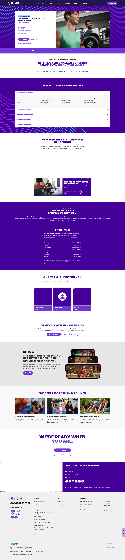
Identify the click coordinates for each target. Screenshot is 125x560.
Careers (36, 507)
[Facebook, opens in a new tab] (11, 503)
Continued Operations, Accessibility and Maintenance (44, 528)
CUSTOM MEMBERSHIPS (73, 192)
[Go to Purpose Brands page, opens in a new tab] (15, 544)
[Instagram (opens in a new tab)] (70, 481)
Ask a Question (88, 487)
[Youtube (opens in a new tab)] (82, 481)
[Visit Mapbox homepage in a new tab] (3, 491)
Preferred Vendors (39, 532)
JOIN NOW (34, 39)
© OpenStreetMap (58, 491)
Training (51, 3)
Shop (75, 3)
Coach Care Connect (86, 504)
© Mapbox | (52, 491)
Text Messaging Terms (40, 525)
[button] (105, 46)
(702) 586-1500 (22, 33)
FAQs (81, 507)
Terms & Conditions (39, 519)
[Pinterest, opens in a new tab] (23, 503)
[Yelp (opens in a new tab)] (79, 481)
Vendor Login (107, 511)
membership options (49, 237)
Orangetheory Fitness (16, 551)
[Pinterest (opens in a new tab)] (73, 481)
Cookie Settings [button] (110, 547)
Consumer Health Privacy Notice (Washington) (43, 513)
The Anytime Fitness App (87, 501)
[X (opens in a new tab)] (76, 481)
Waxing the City (40, 551)
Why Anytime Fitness (90, 50)
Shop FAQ (106, 508)
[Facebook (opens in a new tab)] (66, 481)
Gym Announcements (75, 50)
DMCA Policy (37, 516)
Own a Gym (85, 3)
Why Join (67, 3)
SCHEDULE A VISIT (54, 334)
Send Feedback (77, 487)
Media (35, 504)
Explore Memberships (24, 43)
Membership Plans (62, 50)
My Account (107, 501)
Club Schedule (106, 487)
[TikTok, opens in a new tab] (29, 503)
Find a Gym (41, 3)
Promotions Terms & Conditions (42, 522)
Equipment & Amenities (48, 50)
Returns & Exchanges (107, 504)
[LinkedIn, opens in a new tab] (20, 503)
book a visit (74, 237)
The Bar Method (29, 551)
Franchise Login (61, 507)
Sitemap (36, 535)
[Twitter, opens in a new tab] (17, 503)
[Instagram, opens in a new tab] (14, 503)
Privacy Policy (38, 510)
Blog (59, 3)
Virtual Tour (97, 487)
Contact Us (21, 35)
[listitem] (43, 299)
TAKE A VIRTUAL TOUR (69, 334)
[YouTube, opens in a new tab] (26, 503)
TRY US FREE (112, 3)
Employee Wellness (39, 501)
